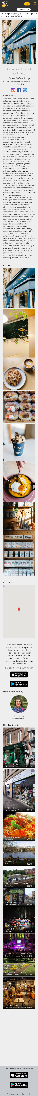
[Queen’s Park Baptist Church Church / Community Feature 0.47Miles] (19, 945)
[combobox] (24, 9)
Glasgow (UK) (16, 13)
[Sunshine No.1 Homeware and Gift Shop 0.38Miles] (19, 897)
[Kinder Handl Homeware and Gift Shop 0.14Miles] (19, 790)
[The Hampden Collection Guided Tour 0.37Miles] (19, 877)
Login (27, 4)
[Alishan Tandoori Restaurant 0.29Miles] (19, 826)
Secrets (28, 13)
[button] (19, 609)
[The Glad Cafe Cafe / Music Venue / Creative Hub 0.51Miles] (19, 993)
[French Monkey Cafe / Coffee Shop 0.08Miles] (19, 748)
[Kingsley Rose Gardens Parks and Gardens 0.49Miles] (19, 967)
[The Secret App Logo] (5, 4)
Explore (5, 13)
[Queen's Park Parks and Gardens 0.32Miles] (19, 853)
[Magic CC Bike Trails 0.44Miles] (19, 920)
